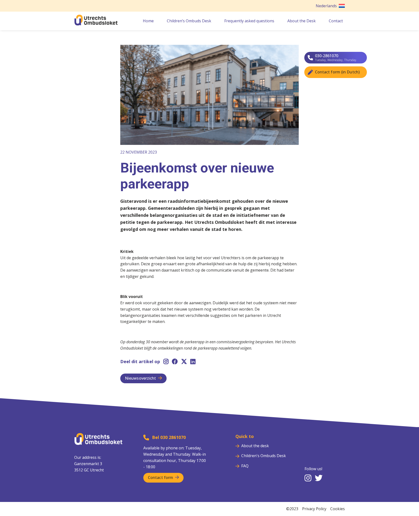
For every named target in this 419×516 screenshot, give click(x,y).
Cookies (337, 508)
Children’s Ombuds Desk (189, 20)
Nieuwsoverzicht (140, 378)
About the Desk (301, 20)
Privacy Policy (314, 508)
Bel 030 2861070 (169, 437)
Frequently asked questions (249, 20)
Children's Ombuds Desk (263, 455)
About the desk (255, 445)
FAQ (245, 466)
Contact (336, 20)
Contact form (160, 477)
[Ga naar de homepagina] (96, 24)
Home (148, 20)
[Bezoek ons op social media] (308, 478)
